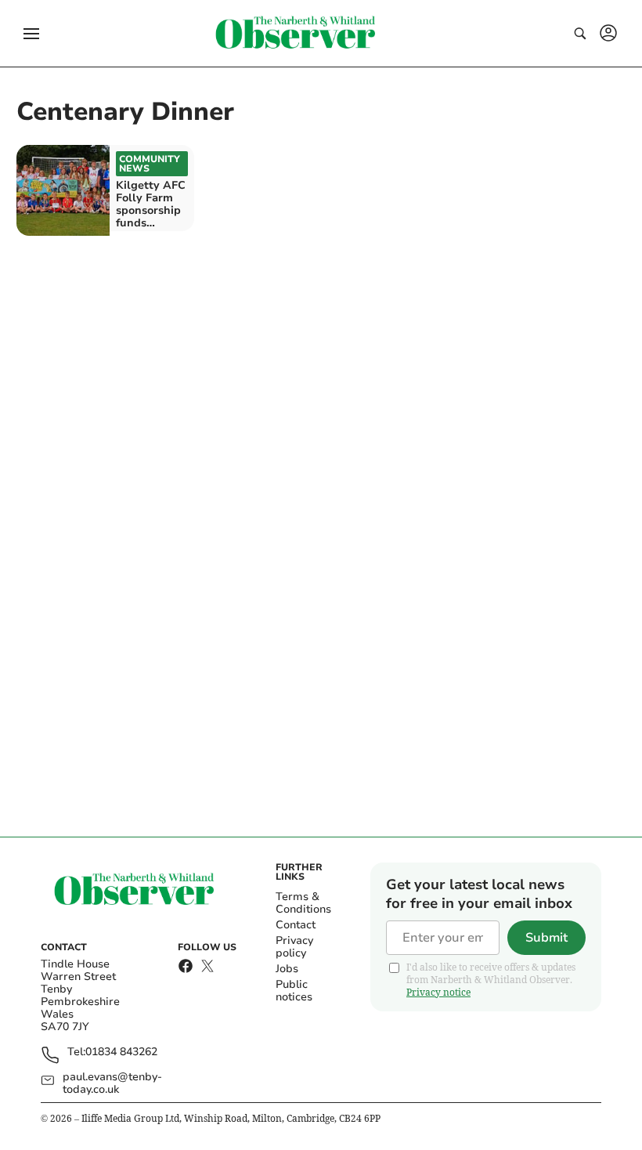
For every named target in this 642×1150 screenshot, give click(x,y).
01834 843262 (121, 1052)
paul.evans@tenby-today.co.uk (112, 1083)
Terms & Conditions (303, 903)
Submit (546, 937)
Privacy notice (438, 992)
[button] (31, 33)
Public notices (294, 990)
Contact (296, 924)
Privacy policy (294, 946)
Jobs (287, 968)
